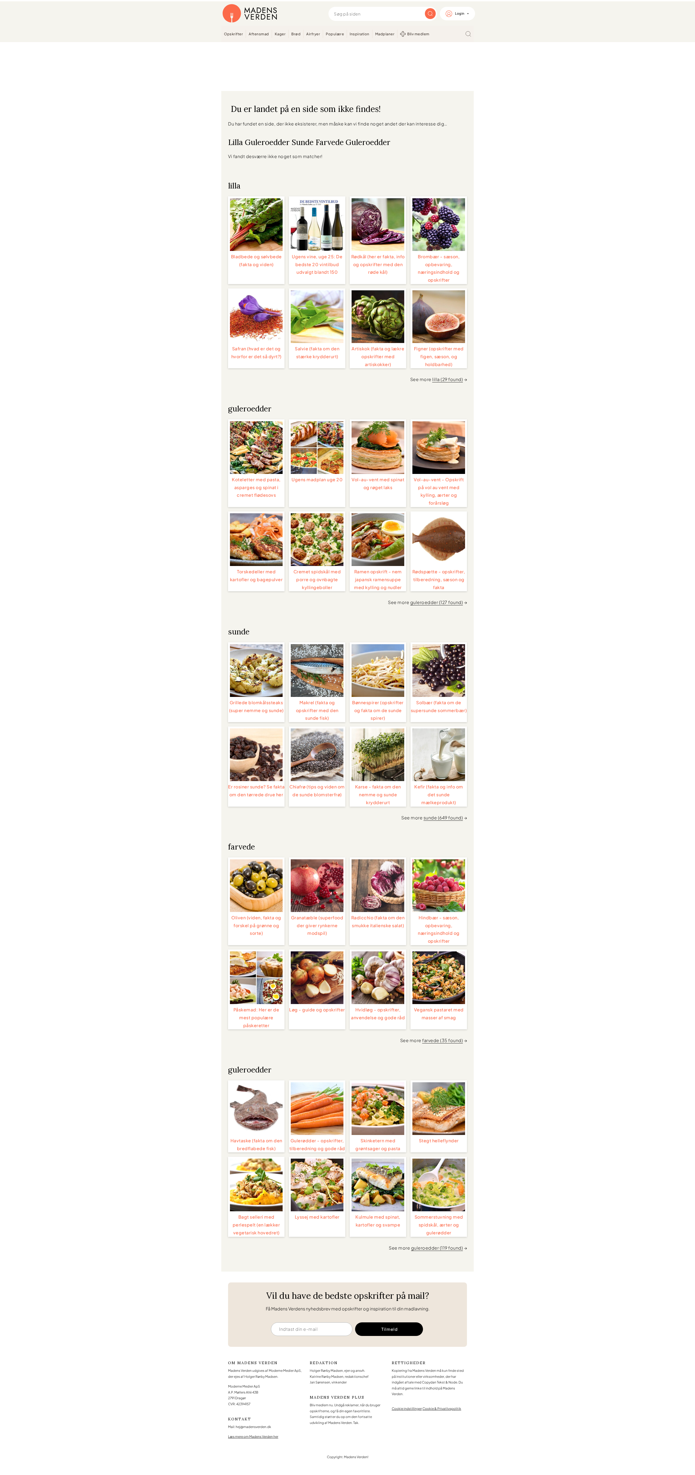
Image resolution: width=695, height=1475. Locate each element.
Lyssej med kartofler (317, 1217)
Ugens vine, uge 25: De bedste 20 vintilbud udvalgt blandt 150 (317, 264)
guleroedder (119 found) (437, 1248)
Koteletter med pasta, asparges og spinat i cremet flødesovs (256, 487)
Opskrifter (233, 34)
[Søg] (468, 34)
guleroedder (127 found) (436, 602)
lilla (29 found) (447, 379)
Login (460, 13)
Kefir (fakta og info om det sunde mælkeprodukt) (438, 794)
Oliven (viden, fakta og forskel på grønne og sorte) (256, 925)
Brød (296, 34)
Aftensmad (259, 34)
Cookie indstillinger (407, 1409)
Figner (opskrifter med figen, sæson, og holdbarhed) (439, 356)
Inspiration (359, 34)
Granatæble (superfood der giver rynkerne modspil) (317, 925)
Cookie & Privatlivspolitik (441, 1409)
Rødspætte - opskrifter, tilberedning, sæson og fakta (438, 579)
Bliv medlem (418, 34)
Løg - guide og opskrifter (317, 1009)
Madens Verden (250, 13)
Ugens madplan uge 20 (317, 479)
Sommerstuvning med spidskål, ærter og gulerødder (439, 1224)
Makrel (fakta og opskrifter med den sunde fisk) (317, 710)
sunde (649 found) (443, 817)
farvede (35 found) (442, 1040)
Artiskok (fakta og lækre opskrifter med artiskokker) (378, 356)
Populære (335, 34)
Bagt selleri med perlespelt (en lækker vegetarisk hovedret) (256, 1224)
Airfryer (313, 34)
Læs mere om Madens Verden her (253, 1437)
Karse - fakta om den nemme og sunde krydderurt (378, 794)
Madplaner (385, 34)
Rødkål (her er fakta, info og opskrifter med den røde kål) (378, 264)
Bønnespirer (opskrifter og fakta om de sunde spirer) (378, 710)
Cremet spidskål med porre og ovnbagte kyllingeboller (317, 579)
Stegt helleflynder (439, 1140)
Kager (280, 34)
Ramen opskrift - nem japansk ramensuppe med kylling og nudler (378, 579)
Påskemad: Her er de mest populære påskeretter (256, 1017)
